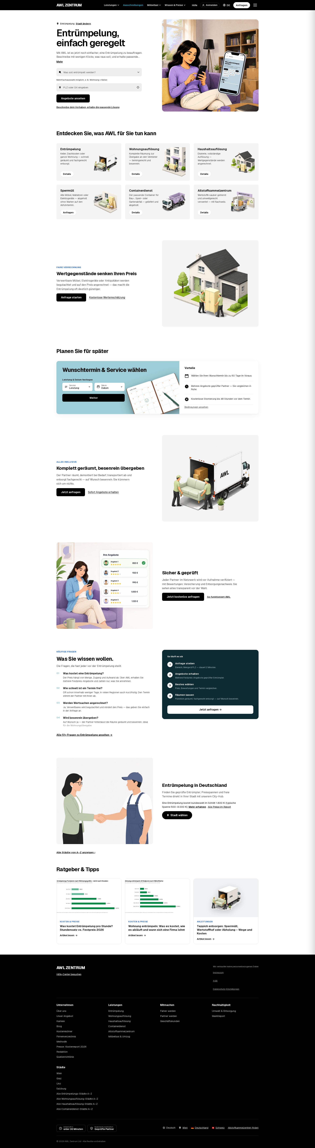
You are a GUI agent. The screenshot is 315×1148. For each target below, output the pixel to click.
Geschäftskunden (170, 1021)
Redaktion (62, 1051)
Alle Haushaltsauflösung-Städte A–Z (77, 1103)
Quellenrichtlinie (65, 1056)
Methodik (61, 1041)
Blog (59, 1026)
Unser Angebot (64, 1016)
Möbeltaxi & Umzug (119, 1036)
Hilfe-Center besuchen (68, 974)
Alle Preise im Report (219, 806)
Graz (59, 1078)
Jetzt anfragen (70, 492)
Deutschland (201, 1127)
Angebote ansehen (73, 98)
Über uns (61, 1010)
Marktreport (218, 1016)
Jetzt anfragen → (210, 709)
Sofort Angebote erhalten (103, 492)
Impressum (218, 972)
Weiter (93, 397)
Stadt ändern (83, 23)
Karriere (60, 1021)
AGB (215, 980)
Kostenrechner (64, 1031)
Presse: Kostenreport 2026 (71, 1046)
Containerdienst (117, 1026)
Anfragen (241, 5)
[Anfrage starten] (210, 65)
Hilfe (194, 5)
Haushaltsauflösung (119, 1021)
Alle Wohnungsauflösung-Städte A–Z (77, 1098)
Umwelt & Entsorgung (224, 1010)
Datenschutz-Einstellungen (226, 989)
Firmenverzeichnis (66, 1036)
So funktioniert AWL (219, 596)
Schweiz (220, 1127)
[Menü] (255, 5)
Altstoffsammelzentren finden (243, 1127)
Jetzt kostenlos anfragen (183, 597)
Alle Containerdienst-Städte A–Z (74, 1109)
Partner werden (168, 1016)
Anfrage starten (71, 297)
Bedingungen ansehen (196, 407)
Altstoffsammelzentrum (121, 1031)
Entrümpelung (116, 1010)
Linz (58, 1083)
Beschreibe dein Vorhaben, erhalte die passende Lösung (87, 107)
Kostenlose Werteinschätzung (107, 297)
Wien (59, 1073)
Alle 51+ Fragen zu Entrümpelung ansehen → (84, 735)
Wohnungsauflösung (119, 1016)
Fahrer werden (168, 1010)
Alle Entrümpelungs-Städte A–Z (74, 1093)
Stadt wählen (179, 815)
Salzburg (61, 1088)
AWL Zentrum (69, 5)
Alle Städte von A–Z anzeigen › (75, 852)
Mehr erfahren (197, 806)
